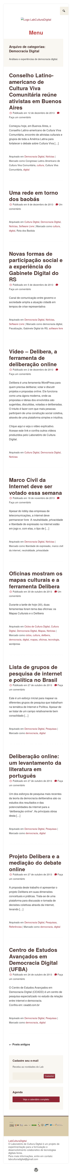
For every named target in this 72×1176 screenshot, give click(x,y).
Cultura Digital (31, 221)
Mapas (41, 630)
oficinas (43, 639)
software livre (56, 328)
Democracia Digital (34, 156)
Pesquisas (51, 728)
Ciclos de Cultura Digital (37, 626)
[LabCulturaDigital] (36, 18)
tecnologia (53, 639)
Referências (15, 926)
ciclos (28, 635)
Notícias (50, 156)
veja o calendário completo (36, 1099)
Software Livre (26, 226)
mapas (34, 639)
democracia (15, 639)
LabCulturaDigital (17, 1140)
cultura (40, 165)
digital (26, 169)
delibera (45, 635)
